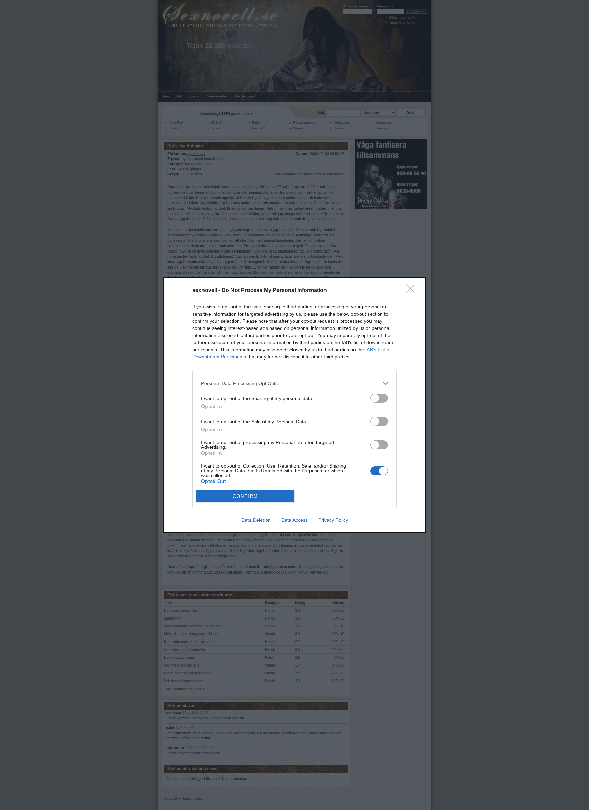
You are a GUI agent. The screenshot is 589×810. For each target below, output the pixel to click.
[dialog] (294, 405)
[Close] (412, 290)
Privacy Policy (333, 520)
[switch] (379, 398)
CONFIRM (245, 496)
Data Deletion (256, 520)
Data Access (294, 520)
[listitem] (294, 383)
